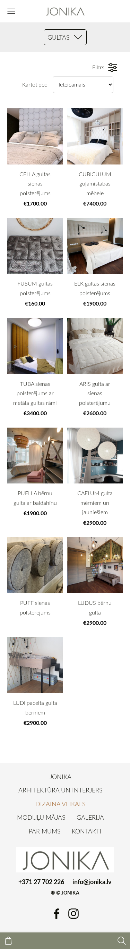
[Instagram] (73, 913)
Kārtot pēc (34, 84)
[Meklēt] (121, 940)
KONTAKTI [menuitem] (86, 831)
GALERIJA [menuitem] (90, 817)
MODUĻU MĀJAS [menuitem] (41, 817)
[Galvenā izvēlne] (11, 11)
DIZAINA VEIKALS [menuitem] (60, 804)
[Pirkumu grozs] (8, 940)
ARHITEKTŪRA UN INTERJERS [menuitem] (60, 790)
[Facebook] (56, 913)
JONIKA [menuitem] (60, 776)
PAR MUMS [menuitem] (45, 831)
